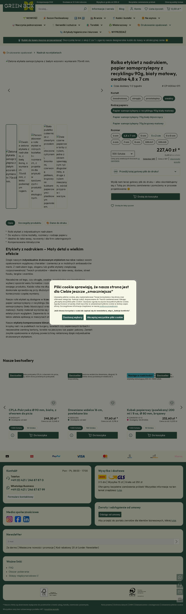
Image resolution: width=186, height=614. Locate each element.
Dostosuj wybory (72, 317)
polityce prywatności (109, 306)
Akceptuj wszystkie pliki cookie (105, 317)
